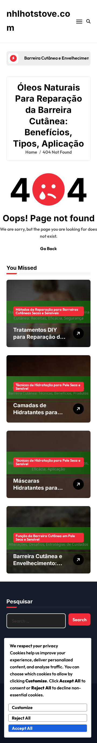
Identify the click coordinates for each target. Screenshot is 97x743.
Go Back (48, 248)
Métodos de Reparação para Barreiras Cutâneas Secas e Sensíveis (47, 311)
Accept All (22, 728)
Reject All (21, 718)
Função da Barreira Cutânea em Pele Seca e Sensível (45, 537)
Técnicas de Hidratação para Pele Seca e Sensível (48, 386)
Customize (22, 707)
